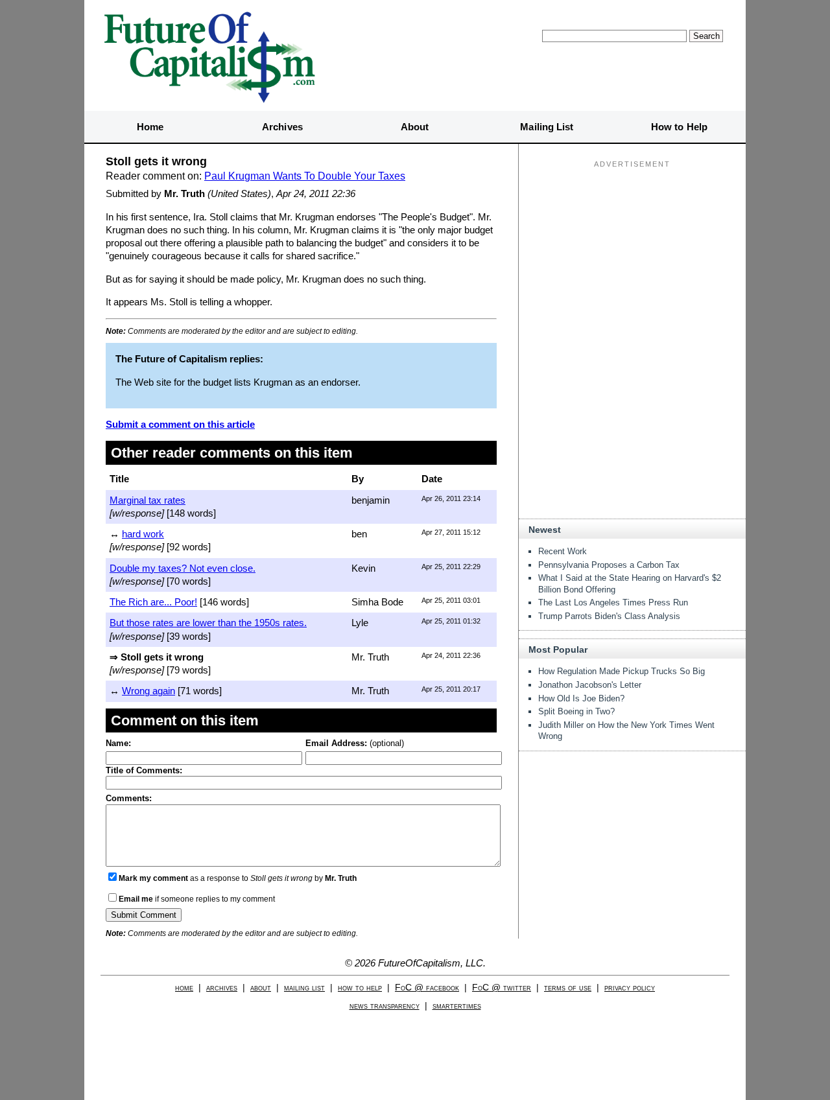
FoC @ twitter (501, 987)
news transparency (385, 1006)
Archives (282, 126)
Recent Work (562, 551)
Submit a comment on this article (180, 424)
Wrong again (148, 690)
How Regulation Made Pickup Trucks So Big (621, 671)
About (415, 126)
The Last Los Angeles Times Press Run (613, 602)
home (184, 987)
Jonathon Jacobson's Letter (589, 685)
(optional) (354, 743)
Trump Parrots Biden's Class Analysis (609, 616)
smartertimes (457, 1006)
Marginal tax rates (147, 500)
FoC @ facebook (427, 987)
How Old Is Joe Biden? (581, 698)
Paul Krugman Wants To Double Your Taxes (304, 175)
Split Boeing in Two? (576, 711)
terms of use (567, 987)
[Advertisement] (632, 253)
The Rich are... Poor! (153, 601)
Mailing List (546, 126)
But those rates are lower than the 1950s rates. (208, 622)
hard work (143, 533)
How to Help (679, 126)
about (260, 987)
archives (221, 987)
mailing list (304, 987)
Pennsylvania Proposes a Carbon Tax (609, 565)
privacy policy (629, 987)
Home (150, 126)
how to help (360, 987)
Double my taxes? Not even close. (182, 568)
